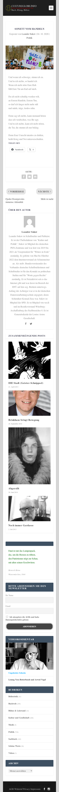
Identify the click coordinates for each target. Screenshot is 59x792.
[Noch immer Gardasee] (29, 508)
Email (8, 606)
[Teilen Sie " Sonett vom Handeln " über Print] (35, 177)
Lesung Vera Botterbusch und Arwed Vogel (27, 679)
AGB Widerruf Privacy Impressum (24, 788)
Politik (29, 37)
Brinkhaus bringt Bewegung (23, 420)
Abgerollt (13, 488)
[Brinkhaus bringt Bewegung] (29, 403)
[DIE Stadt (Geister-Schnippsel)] (29, 360)
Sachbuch (12, 738)
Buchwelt (12, 703)
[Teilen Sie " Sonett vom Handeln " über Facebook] (24, 177)
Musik (11, 724)
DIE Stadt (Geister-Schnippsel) (25, 383)
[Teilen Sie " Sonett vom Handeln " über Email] (29, 177)
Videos (11, 753)
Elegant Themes (25, 785)
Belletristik (13, 696)
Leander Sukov (29, 33)
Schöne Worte (14, 745)
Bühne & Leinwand (16, 710)
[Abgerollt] (29, 455)
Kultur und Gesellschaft (18, 717)
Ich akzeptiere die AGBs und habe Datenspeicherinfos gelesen (22, 618)
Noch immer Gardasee (21, 525)
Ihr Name (9, 595)
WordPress (48, 785)
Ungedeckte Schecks (17, 673)
